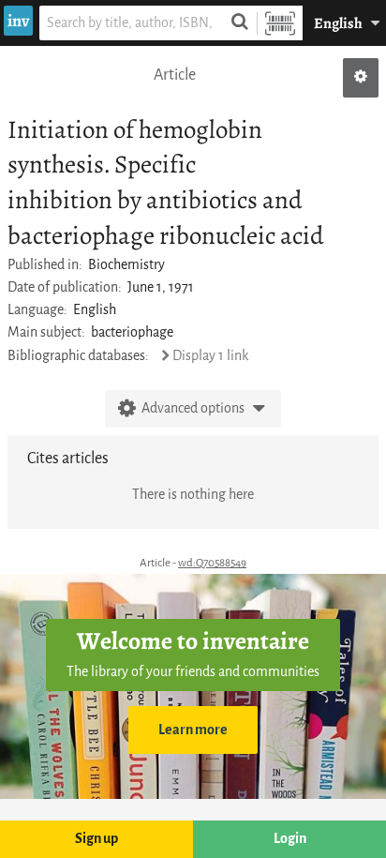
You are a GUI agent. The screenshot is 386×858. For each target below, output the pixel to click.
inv (18, 20)
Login (290, 839)
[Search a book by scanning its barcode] (280, 23)
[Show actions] (361, 78)
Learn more (193, 730)
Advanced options (193, 408)
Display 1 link (210, 356)
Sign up (96, 839)
